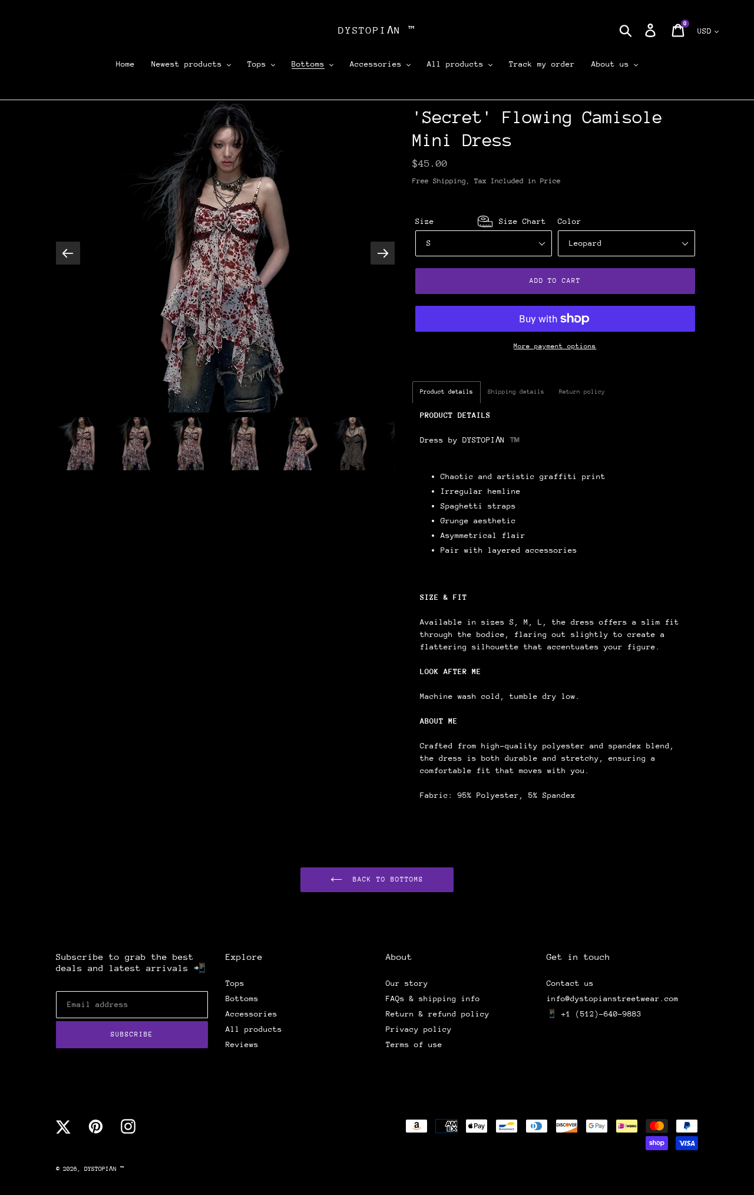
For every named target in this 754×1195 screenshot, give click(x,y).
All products (254, 1029)
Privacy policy (419, 1029)
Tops (235, 983)
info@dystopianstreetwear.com (613, 998)
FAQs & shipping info (433, 998)
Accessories (251, 1013)
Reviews (242, 1044)
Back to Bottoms (385, 879)
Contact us (570, 983)
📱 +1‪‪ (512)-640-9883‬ (594, 1013)
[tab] (446, 392)
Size (481, 221)
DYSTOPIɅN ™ (377, 30)
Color (569, 221)
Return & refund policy (438, 1013)
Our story (407, 983)
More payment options (555, 346)
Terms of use (414, 1044)
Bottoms (242, 998)
